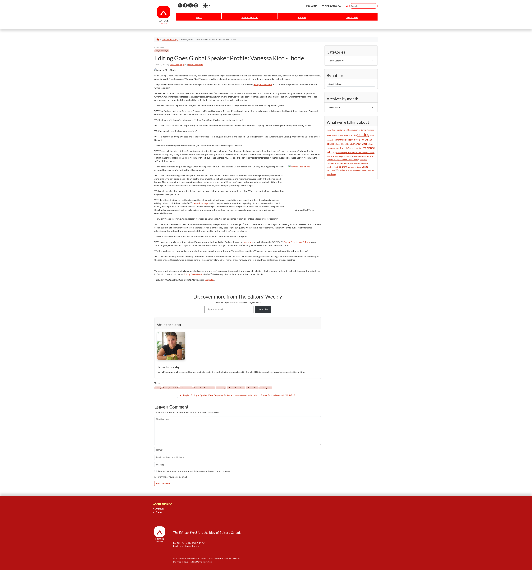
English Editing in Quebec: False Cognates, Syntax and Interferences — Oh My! (220, 395)
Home (199, 17)
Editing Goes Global (193, 274)
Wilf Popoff (354, 170)
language (338, 156)
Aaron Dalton (332, 130)
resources (351, 167)
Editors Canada (230, 532)
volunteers (331, 170)
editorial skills (339, 144)
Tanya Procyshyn (170, 39)
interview (365, 153)
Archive (302, 17)
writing (331, 174)
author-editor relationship (363, 130)
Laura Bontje (348, 156)
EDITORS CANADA (331, 6)
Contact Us (352, 17)
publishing (342, 166)
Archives (159, 508)
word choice (363, 170)
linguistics (339, 160)
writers (371, 170)
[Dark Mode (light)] (206, 5)
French (349, 152)
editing (158, 388)
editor (349, 139)
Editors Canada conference (204, 388)
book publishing (340, 135)
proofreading (332, 167)
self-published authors (236, 388)
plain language (345, 163)
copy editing (351, 135)
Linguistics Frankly (351, 159)
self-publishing (252, 388)
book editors (331, 135)
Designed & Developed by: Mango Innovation (192, 562)
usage (365, 166)
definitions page (200, 203)
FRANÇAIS (311, 6)
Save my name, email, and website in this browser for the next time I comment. (194, 471)
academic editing (344, 130)
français (344, 148)
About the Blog (249, 17)
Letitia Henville (358, 156)
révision (358, 167)
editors (348, 144)
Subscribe (263, 309)
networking (333, 162)
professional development (359, 163)
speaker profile (265, 388)
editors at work (186, 388)
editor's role (358, 139)
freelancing (221, 388)
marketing (363, 160)
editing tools (340, 140)
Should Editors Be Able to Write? (276, 395)
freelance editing (355, 148)
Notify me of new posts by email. (172, 476)
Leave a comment (195, 64)
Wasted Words (342, 170)
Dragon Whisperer (263, 84)
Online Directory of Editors (297, 242)
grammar (357, 152)
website (247, 242)
